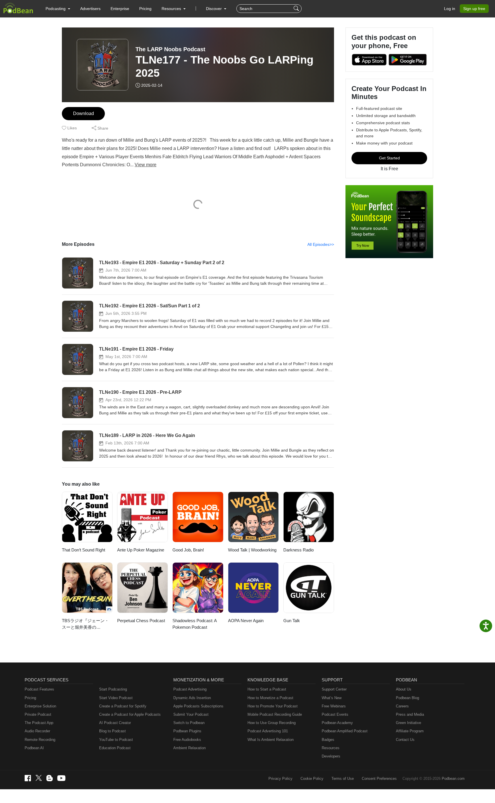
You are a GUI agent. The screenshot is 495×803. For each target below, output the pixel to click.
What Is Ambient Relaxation (270, 739)
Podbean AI (34, 748)
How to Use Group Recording (271, 723)
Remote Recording (40, 739)
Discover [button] (214, 8)
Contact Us (405, 739)
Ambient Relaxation (189, 748)
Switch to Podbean (189, 723)
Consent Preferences (379, 778)
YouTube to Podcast (116, 739)
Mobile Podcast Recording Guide (274, 714)
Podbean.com (453, 778)
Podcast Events (335, 714)
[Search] (296, 9)
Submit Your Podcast (191, 714)
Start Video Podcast (116, 698)
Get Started (389, 158)
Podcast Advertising (190, 689)
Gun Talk (291, 620)
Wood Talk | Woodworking (252, 549)
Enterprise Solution (40, 706)
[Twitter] (39, 778)
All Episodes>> (320, 244)
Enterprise (120, 8)
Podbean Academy (337, 723)
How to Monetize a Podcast (270, 698)
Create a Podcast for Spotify (122, 706)
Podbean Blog (407, 698)
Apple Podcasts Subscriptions (198, 706)
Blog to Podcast (112, 731)
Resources (330, 748)
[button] (58, 8)
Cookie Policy (311, 778)
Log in (449, 8)
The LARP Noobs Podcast (170, 49)
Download (83, 113)
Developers (331, 756)
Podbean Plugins (187, 731)
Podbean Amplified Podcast (345, 731)
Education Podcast (115, 748)
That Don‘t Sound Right (83, 549)
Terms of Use (342, 778)
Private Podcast (38, 714)
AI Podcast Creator (115, 723)
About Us (403, 689)
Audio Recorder (37, 731)
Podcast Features (39, 689)
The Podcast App (39, 723)
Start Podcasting (113, 689)
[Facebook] (28, 778)
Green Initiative (408, 723)
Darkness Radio (298, 549)
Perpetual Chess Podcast (141, 620)
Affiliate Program (410, 731)
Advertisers (90, 8)
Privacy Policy (280, 778)
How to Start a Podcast (266, 689)
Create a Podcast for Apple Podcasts (130, 714)
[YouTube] (61, 778)
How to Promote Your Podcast (272, 706)
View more (145, 164)
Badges (328, 739)
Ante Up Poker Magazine (140, 549)
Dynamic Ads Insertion (192, 698)
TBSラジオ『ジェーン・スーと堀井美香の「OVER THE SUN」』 (85, 624)
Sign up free (474, 8)
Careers (402, 706)
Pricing (145, 8)
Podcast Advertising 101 (267, 731)
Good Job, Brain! (188, 549)
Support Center (334, 689)
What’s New (331, 698)
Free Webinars (334, 706)
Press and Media (410, 714)
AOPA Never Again (246, 620)
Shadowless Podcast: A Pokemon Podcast (194, 624)
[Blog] (49, 778)
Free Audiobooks (187, 739)
